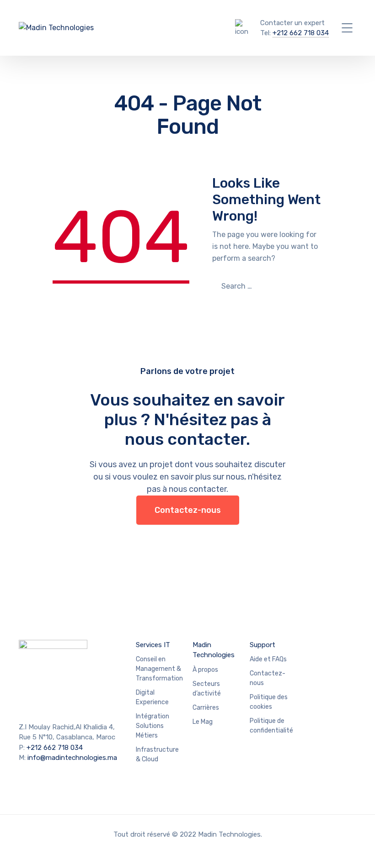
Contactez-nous (188, 510)
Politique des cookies (269, 702)
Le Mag (203, 722)
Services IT (153, 645)
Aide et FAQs (268, 659)
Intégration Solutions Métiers (152, 725)
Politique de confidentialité (271, 725)
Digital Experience (152, 697)
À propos (205, 670)
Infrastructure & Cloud (157, 754)
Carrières (206, 708)
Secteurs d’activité (207, 688)
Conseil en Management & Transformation (159, 668)
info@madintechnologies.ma (72, 758)
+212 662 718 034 (301, 33)
